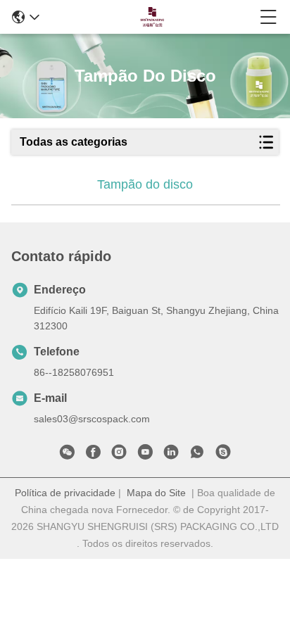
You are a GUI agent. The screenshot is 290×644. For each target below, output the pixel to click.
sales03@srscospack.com (92, 418)
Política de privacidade (65, 492)
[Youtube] (145, 454)
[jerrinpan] (223, 454)
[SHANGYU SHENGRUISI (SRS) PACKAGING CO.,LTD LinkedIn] (171, 454)
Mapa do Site (156, 492)
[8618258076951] (197, 454)
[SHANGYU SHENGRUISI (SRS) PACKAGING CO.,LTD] (150, 16)
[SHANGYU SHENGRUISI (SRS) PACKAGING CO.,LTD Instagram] (119, 454)
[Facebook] (92, 454)
